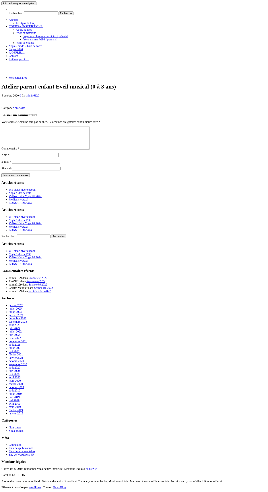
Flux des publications (21, 448)
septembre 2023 (18, 321)
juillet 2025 (15, 308)
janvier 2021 (16, 357)
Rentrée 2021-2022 (39, 291)
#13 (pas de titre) (25, 23)
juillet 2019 (15, 393)
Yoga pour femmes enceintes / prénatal (45, 36)
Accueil (13, 19)
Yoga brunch (16, 430)
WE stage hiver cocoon (22, 189)
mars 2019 (15, 406)
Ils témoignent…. (19, 59)
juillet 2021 (15, 347)
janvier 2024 (16, 315)
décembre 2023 (17, 318)
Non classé (19, 107)
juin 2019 (14, 397)
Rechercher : (16, 13)
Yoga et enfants (25, 42)
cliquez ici (91, 468)
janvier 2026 (16, 305)
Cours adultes (24, 29)
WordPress (35, 487)
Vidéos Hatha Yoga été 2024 (25, 196)
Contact (13, 55)
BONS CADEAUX (20, 202)
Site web (6, 168)
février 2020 (16, 383)
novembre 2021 (18, 341)
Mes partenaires (18, 77)
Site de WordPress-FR (21, 454)
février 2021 (16, 354)
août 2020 (14, 367)
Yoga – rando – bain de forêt (25, 46)
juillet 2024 (15, 311)
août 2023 (14, 324)
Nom (5, 154)
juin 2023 (14, 328)
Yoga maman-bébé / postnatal (40, 39)
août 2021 (14, 344)
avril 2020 (14, 377)
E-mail (6, 161)
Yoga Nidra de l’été (20, 192)
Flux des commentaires (22, 451)
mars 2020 (15, 380)
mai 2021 (14, 351)
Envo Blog (59, 487)
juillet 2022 (15, 331)
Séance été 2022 (37, 278)
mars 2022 (15, 338)
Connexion (15, 444)
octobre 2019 (16, 387)
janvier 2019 (16, 413)
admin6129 (32, 95)
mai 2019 (14, 400)
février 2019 (16, 410)
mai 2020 (14, 374)
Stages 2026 (16, 49)
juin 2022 (14, 334)
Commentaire (10, 148)
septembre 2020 (18, 364)
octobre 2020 (16, 361)
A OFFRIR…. (17, 52)
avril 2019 (14, 403)
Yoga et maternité (26, 32)
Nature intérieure (11, 65)
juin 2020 (14, 370)
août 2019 (14, 390)
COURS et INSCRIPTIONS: (26, 26)
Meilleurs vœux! (18, 199)
